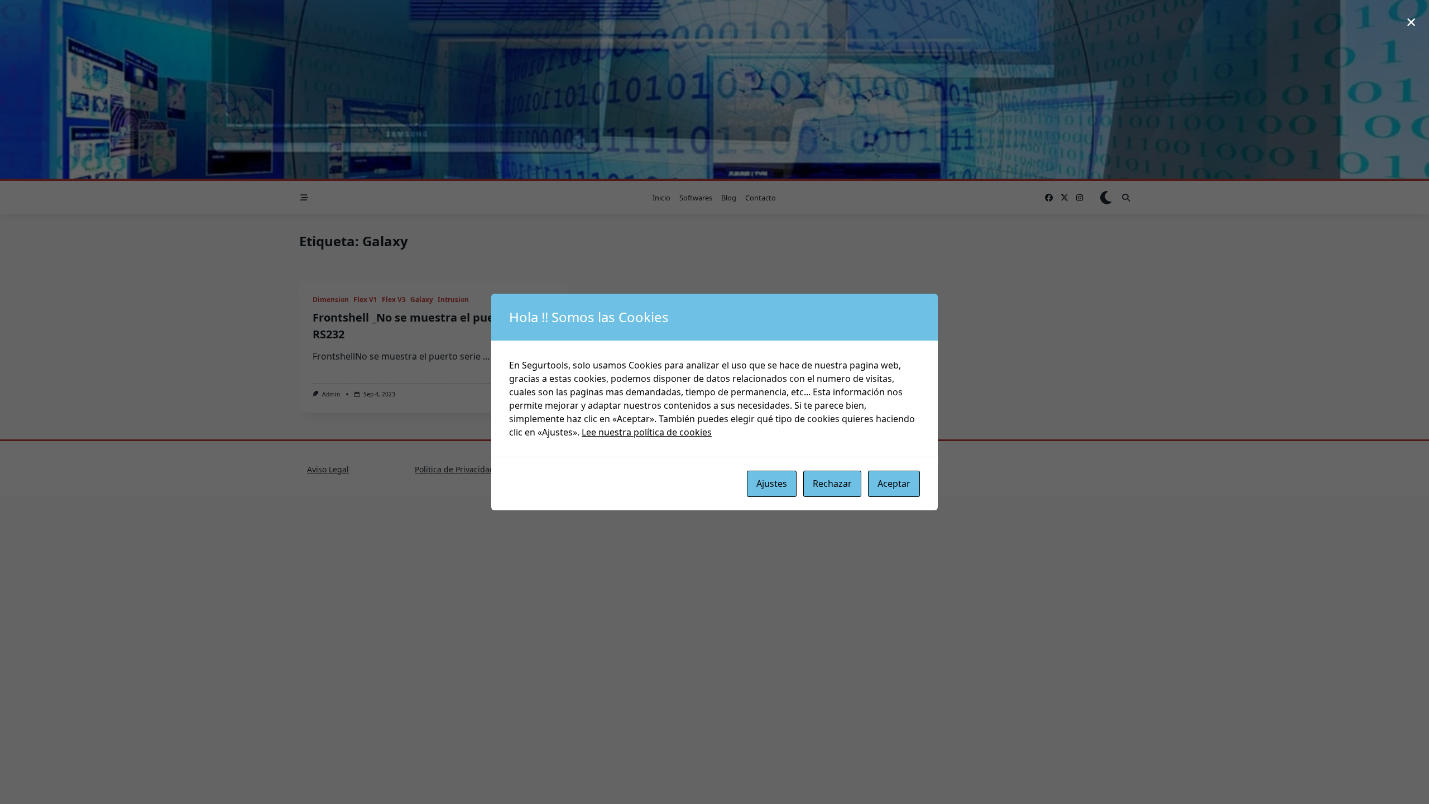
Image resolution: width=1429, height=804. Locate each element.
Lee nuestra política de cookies (647, 432)
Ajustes (771, 483)
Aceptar (893, 483)
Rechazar (832, 483)
